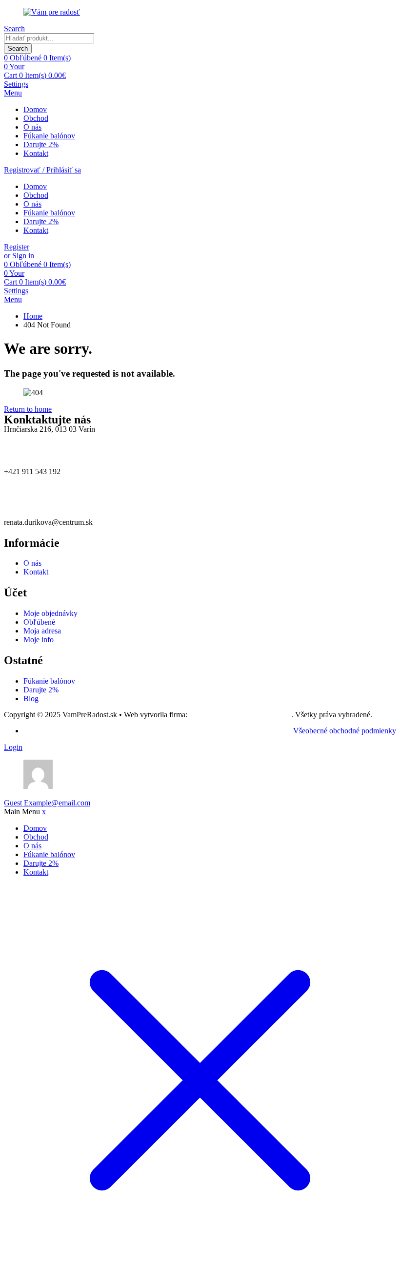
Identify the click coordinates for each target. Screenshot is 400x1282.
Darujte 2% (41, 144)
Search (18, 48)
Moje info (38, 639)
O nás (32, 127)
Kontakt (35, 153)
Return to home (28, 409)
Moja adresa (42, 631)
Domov (35, 109)
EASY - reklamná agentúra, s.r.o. (240, 714)
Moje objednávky (50, 613)
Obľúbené (39, 622)
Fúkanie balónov (49, 136)
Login (13, 747)
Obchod (35, 118)
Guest (47, 803)
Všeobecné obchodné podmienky (344, 731)
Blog (31, 698)
